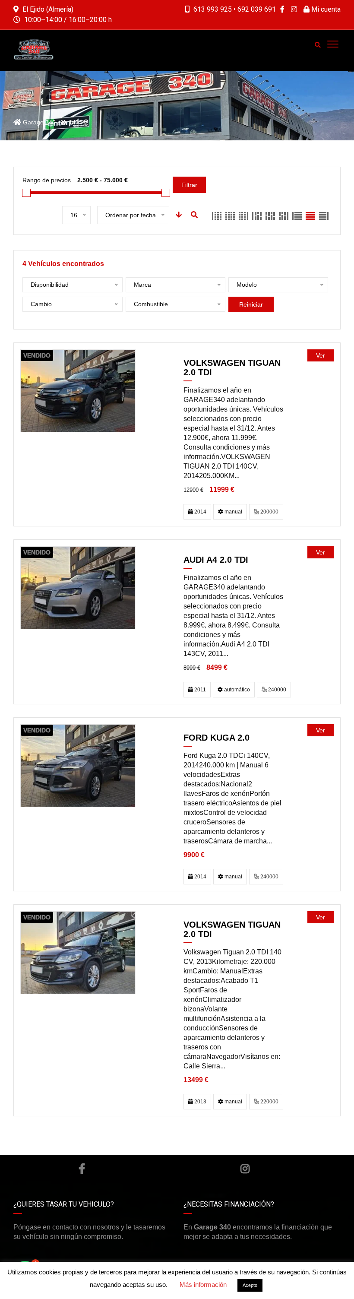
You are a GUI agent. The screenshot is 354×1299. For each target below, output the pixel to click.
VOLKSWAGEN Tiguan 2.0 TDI (232, 367)
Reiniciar (251, 304)
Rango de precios (46, 180)
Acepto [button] (250, 1285)
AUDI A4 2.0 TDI (215, 559)
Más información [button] (203, 1284)
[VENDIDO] (78, 390)
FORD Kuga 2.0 (216, 737)
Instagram (245, 1169)
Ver (320, 355)
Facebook (81, 1169)
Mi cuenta (325, 9)
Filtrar (189, 184)
